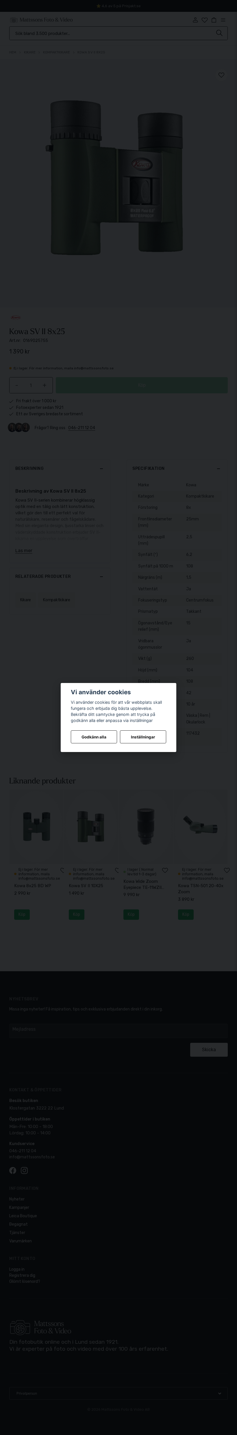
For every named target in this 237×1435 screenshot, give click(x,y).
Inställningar (143, 737)
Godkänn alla (94, 737)
